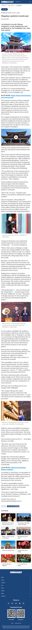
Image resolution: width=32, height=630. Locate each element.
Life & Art (11, 6)
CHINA (12, 623)
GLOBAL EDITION (18, 623)
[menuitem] (17, 1)
